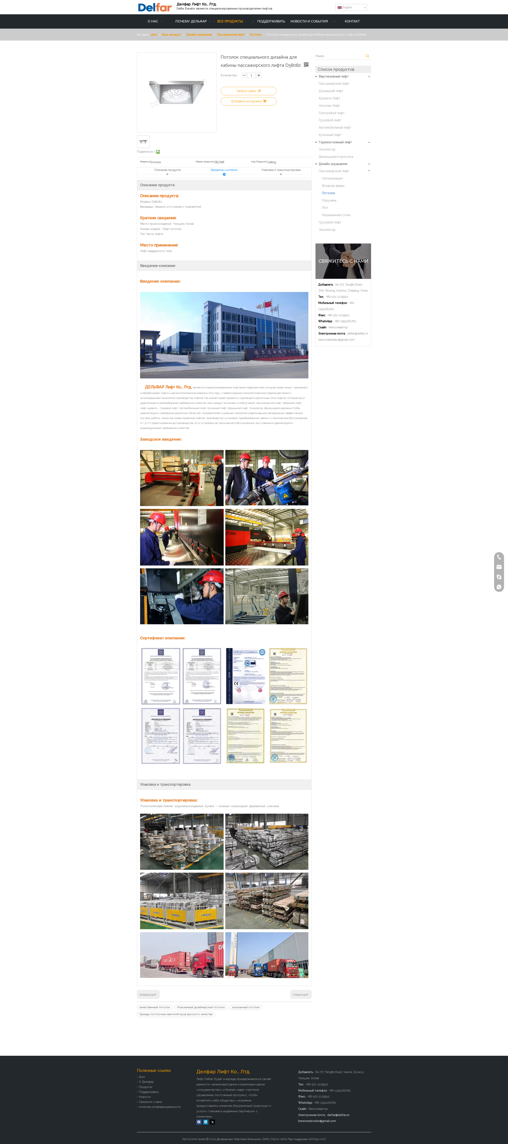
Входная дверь (333, 186)
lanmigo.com (317, 1139)
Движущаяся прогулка (336, 157)
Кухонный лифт (330, 135)
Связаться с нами (150, 1101)
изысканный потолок (246, 1007)
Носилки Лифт (330, 106)
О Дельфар (146, 1081)
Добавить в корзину (246, 101)
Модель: (144, 161)
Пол (325, 207)
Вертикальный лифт (334, 76)
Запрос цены (246, 91)
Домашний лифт (331, 91)
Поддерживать (149, 1092)
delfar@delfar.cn (357, 333)
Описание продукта (167, 170)
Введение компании (224, 170)
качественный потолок (155, 1007)
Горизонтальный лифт (335, 142)
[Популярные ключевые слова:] (367, 56)
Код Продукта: (259, 161)
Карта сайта (279, 1139)
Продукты (145, 1087)
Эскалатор (327, 149)
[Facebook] (198, 1122)
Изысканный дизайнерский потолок (201, 1007)
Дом (142, 1076)
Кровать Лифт (329, 98)
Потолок (328, 193)
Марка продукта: (205, 161)
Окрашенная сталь (336, 215)
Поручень (329, 200)
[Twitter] (212, 1122)
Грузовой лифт (330, 120)
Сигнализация (332, 178)
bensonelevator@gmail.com (336, 339)
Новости (145, 1096)
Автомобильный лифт (335, 127)
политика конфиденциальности (160, 1106)
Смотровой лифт (332, 113)
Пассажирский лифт (334, 83)
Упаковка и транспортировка (281, 170)
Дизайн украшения (333, 164)
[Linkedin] (205, 1122)
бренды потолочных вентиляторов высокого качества (176, 1014)
